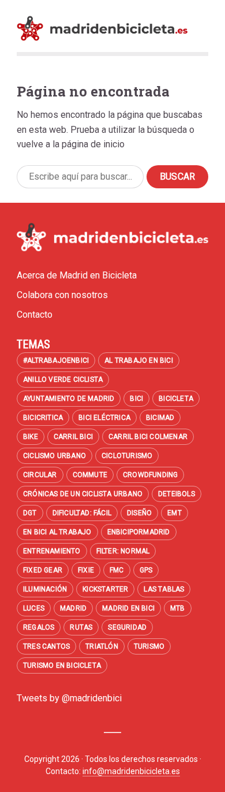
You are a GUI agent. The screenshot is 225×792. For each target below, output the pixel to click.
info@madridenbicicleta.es (131, 771)
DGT (30, 513)
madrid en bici (128, 608)
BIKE (30, 437)
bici (136, 399)
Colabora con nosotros (62, 294)
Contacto (34, 314)
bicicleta (176, 399)
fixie (86, 570)
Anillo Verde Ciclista (63, 379)
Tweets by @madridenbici (69, 698)
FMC (117, 570)
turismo (149, 646)
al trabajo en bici (138, 360)
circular (40, 475)
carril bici (73, 437)
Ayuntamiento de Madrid (68, 399)
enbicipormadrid (138, 532)
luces (33, 608)
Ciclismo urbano (54, 456)
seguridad (127, 627)
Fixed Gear (42, 570)
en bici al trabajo (57, 532)
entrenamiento (52, 551)
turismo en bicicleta (62, 665)
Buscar (177, 176)
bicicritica (43, 418)
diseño (139, 513)
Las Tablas (164, 589)
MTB (177, 608)
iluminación (45, 589)
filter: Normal (123, 551)
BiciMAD (160, 418)
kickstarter (105, 589)
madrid (73, 608)
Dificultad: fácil (81, 513)
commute (90, 475)
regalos (38, 627)
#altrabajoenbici (56, 360)
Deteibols (176, 494)
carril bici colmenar (147, 437)
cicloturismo (127, 456)
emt (174, 513)
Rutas (81, 627)
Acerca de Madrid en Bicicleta (77, 275)
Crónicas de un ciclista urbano (82, 494)
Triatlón (101, 646)
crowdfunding (150, 475)
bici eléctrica (104, 418)
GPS (146, 570)
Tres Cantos (46, 646)
